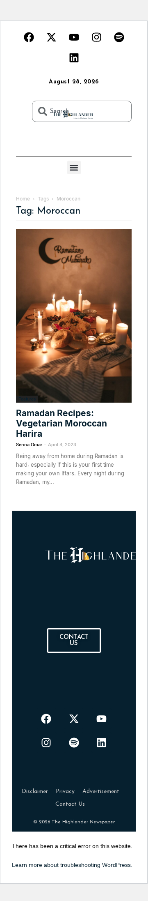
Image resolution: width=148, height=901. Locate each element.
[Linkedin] (74, 57)
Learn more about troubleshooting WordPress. (72, 865)
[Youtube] (74, 37)
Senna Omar (29, 444)
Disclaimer (35, 791)
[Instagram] (96, 37)
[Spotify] (119, 37)
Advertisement (100, 791)
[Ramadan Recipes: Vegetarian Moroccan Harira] (74, 316)
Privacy (65, 791)
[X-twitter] (51, 37)
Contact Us (70, 804)
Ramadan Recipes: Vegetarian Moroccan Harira (61, 423)
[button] (74, 167)
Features (27, 398)
